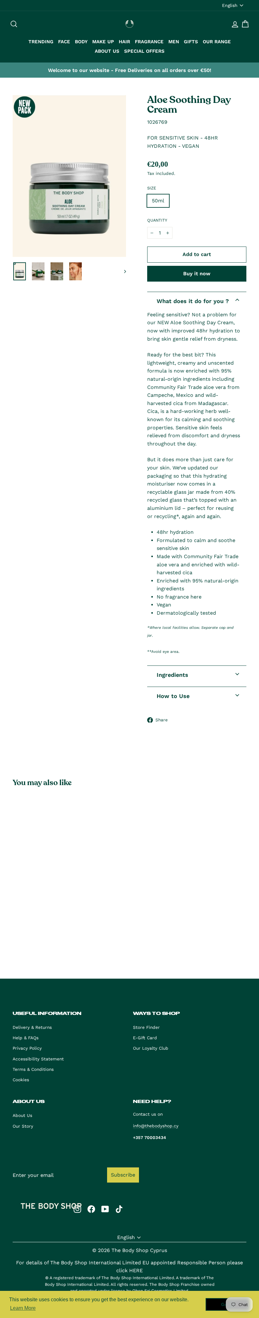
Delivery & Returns (32, 1027)
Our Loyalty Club (150, 1048)
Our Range (217, 42)
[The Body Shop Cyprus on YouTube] (105, 1209)
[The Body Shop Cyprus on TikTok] (119, 1209)
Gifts (191, 42)
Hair (124, 42)
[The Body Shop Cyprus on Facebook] (91, 1209)
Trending (40, 42)
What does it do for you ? (193, 301)
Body (81, 42)
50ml (158, 201)
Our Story (23, 1126)
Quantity (157, 220)
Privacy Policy (27, 1048)
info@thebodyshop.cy (155, 1125)
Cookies (21, 1079)
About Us (107, 51)
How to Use (173, 696)
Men (173, 42)
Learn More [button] (23, 1308)
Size (151, 188)
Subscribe (123, 1175)
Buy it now (196, 274)
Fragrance (149, 42)
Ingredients (172, 674)
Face (64, 42)
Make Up (103, 42)
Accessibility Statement (38, 1058)
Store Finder (146, 1027)
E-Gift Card (145, 1037)
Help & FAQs (26, 1037)
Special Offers (144, 51)
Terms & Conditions (33, 1069)
